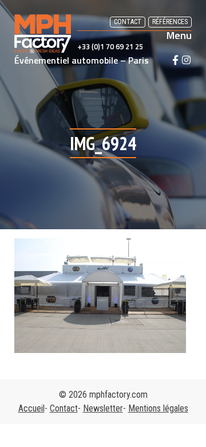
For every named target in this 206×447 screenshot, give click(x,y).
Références (170, 22)
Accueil (31, 408)
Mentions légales (158, 408)
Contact (127, 22)
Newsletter (103, 408)
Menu (179, 35)
